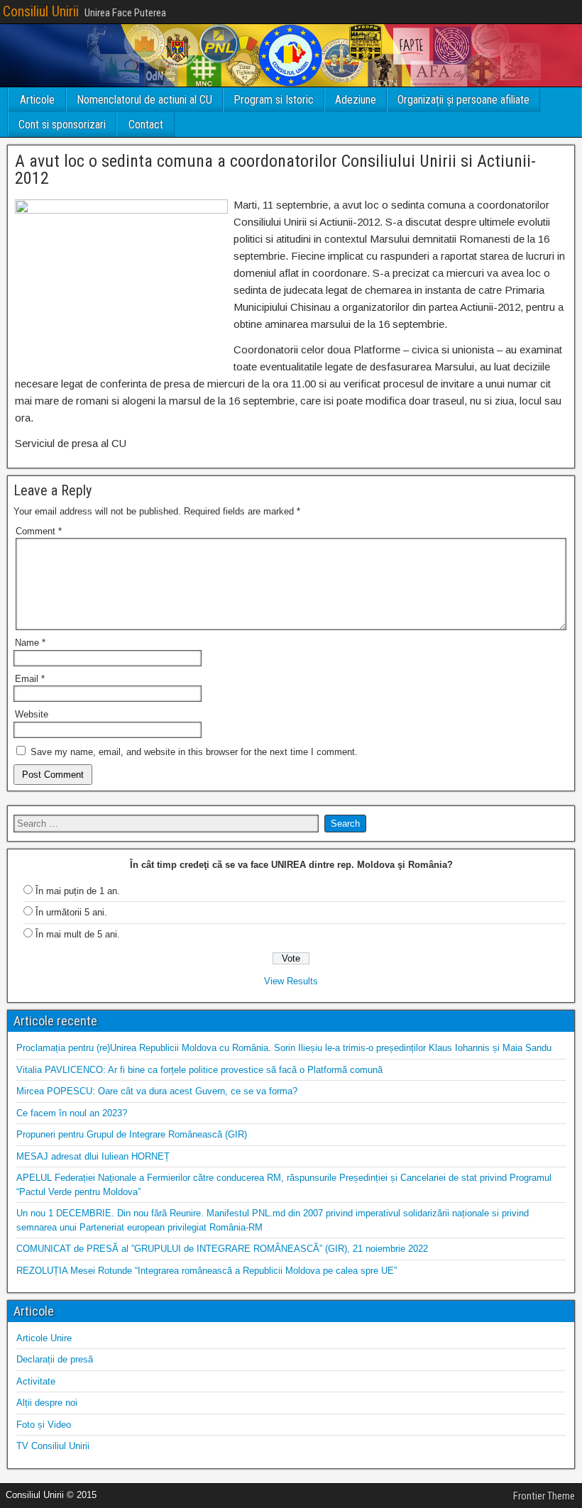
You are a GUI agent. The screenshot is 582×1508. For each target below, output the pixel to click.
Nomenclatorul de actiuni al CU (144, 99)
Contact (145, 124)
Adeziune (355, 99)
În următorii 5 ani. (71, 912)
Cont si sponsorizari (62, 124)
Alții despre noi (46, 1402)
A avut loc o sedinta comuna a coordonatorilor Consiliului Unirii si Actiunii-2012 (275, 169)
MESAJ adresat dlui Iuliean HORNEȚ (93, 1156)
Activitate (35, 1381)
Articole (37, 99)
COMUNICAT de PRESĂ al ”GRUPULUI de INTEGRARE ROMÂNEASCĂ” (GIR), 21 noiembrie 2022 (222, 1248)
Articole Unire (44, 1338)
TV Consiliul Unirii (52, 1446)
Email (30, 678)
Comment (39, 531)
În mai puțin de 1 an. (77, 891)
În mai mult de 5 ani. (77, 934)
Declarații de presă (54, 1359)
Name (30, 642)
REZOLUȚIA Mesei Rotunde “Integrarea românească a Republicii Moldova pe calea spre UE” (206, 1270)
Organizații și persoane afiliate (463, 99)
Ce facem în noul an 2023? (71, 1113)
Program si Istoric (274, 99)
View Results (291, 981)
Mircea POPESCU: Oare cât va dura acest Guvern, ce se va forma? (156, 1091)
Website (31, 714)
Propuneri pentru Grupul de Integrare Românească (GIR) (131, 1134)
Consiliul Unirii (41, 11)
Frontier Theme (544, 1496)
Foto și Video (43, 1424)
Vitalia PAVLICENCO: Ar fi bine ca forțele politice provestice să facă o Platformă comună (199, 1069)
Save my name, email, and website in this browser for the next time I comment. (194, 752)
